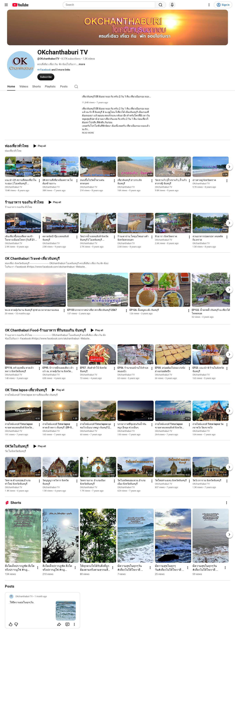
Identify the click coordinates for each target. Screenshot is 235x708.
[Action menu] (74, 624)
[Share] (59, 624)
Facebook (45, 69)
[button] (88, 132)
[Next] (229, 166)
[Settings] (209, 5)
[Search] (160, 4)
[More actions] (39, 180)
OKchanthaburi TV (13, 187)
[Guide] (6, 5)
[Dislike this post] (16, 624)
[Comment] (67, 624)
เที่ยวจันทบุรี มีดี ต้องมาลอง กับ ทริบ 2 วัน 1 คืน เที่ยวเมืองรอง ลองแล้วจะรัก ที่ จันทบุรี (116, 96)
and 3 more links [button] (60, 69)
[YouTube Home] (20, 5)
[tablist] (117, 86)
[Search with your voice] (172, 4)
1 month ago (41, 596)
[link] (42, 611)
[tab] (11, 86)
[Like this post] (10, 624)
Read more (88, 133)
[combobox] (110, 5)
